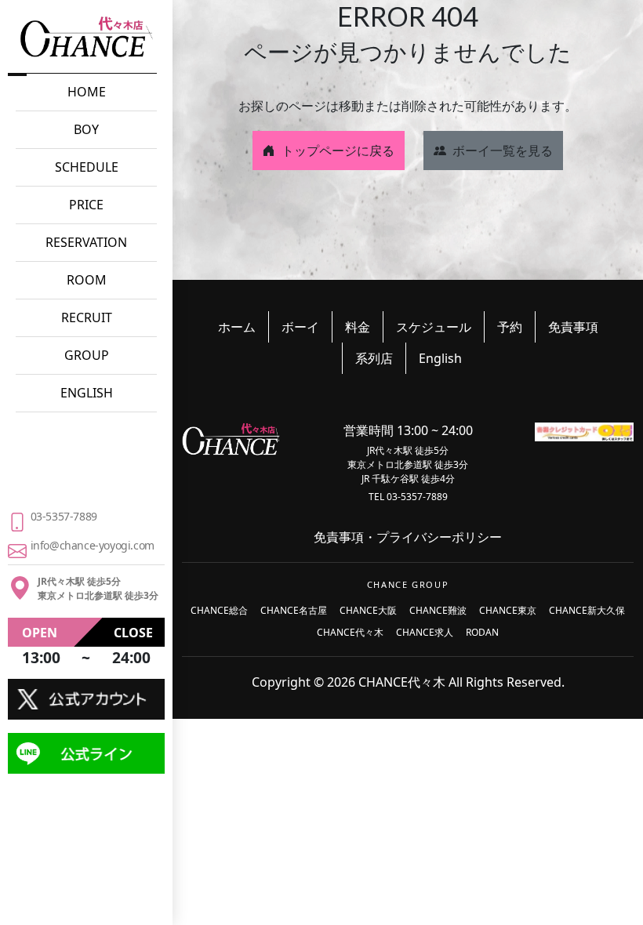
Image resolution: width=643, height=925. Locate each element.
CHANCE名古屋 (293, 610)
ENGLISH (86, 392)
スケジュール (433, 327)
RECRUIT (86, 317)
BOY (86, 129)
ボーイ (300, 327)
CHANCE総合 (219, 610)
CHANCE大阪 (368, 610)
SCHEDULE (86, 167)
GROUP (86, 355)
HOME (86, 91)
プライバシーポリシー (439, 537)
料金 (357, 327)
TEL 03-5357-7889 (408, 496)
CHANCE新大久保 (587, 610)
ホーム (237, 327)
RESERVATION (86, 242)
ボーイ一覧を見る (502, 150)
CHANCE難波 (438, 610)
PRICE (86, 204)
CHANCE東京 (507, 610)
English (440, 358)
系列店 (374, 358)
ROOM (87, 279)
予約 (509, 327)
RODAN (482, 632)
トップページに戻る (338, 150)
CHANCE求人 (424, 632)
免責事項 (573, 327)
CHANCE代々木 (350, 632)
